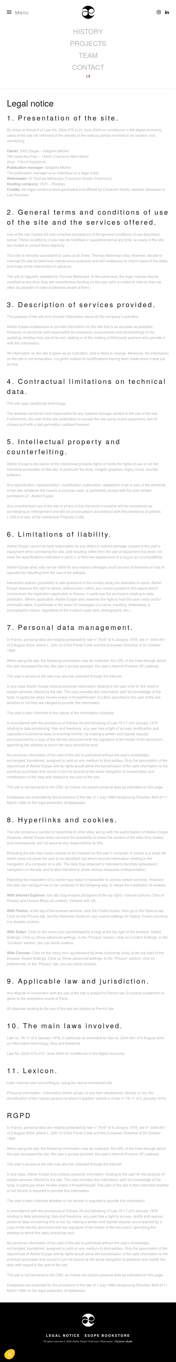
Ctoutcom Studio (123, 1341)
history (88, 31)
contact (88, 67)
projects (88, 43)
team (88, 55)
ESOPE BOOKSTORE (107, 1335)
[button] (18, 12)
